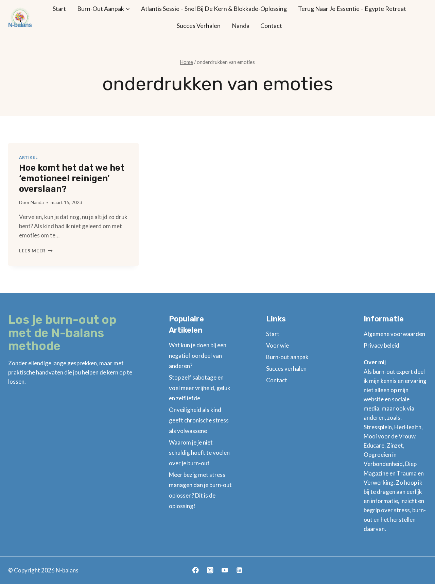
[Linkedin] (239, 570)
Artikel (28, 157)
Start (59, 8)
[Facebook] (195, 570)
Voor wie (277, 345)
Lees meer (36, 250)
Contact (271, 25)
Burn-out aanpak (287, 357)
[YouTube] (225, 570)
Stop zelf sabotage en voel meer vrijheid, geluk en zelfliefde (199, 388)
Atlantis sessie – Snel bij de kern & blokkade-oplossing (214, 8)
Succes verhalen (199, 25)
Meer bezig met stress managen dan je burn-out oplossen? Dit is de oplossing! (200, 490)
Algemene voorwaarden (394, 333)
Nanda (240, 25)
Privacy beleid (381, 345)
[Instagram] (210, 570)
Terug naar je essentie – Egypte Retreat (352, 8)
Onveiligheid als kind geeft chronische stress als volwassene (199, 420)
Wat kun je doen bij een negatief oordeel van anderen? (197, 355)
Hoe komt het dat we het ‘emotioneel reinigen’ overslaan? (71, 178)
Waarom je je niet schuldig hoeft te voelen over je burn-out (199, 453)
